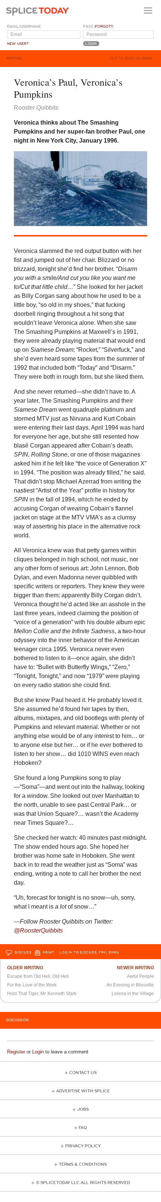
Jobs (83, 1109)
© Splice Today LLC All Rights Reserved (83, 1183)
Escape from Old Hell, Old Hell (38, 976)
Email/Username (24, 26)
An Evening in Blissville (130, 985)
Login (38, 1052)
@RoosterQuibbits (38, 930)
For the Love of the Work (32, 985)
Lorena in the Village (133, 993)
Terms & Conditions (83, 1164)
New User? (17, 44)
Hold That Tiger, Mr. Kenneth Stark (41, 993)
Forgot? (104, 26)
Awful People (140, 976)
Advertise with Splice (83, 1091)
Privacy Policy (83, 1146)
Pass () (98, 26)
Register (16, 1052)
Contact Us (83, 1073)
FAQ (83, 1128)
